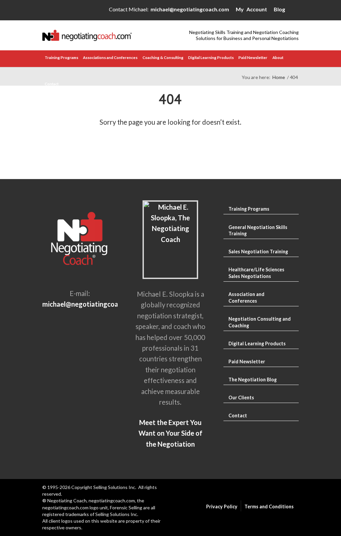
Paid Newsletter (246, 361)
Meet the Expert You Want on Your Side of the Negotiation (170, 433)
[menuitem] (61, 58)
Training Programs (248, 209)
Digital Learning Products (257, 343)
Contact (237, 415)
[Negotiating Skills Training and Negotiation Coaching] (106, 35)
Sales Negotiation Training (258, 251)
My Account (251, 9)
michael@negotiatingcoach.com (190, 9)
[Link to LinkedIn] (294, 11)
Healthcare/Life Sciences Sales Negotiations (256, 273)
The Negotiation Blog (252, 379)
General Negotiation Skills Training (257, 230)
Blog (279, 9)
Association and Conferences (246, 297)
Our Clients (241, 397)
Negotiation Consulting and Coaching (259, 322)
